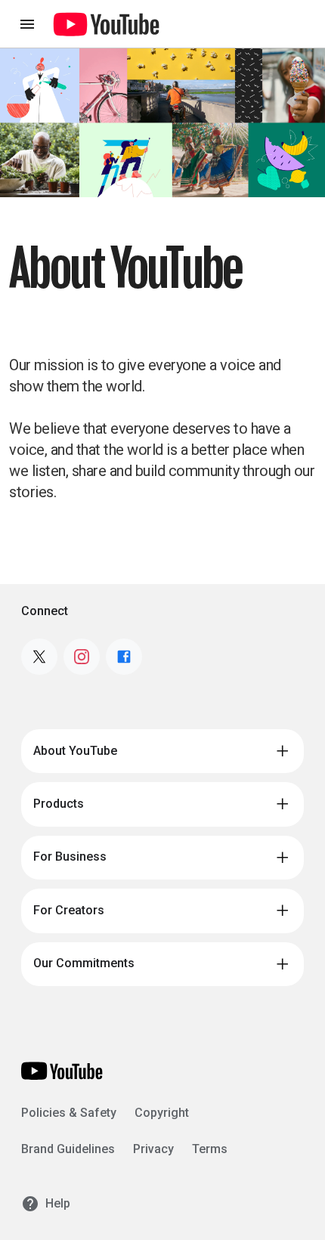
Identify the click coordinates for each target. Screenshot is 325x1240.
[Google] (106, 24)
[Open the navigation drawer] (27, 24)
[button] (162, 751)
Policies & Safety (68, 1112)
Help (57, 1203)
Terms (210, 1149)
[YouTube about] (62, 1071)
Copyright (162, 1112)
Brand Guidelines (68, 1149)
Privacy (153, 1149)
